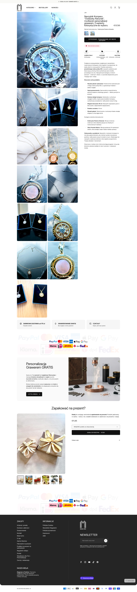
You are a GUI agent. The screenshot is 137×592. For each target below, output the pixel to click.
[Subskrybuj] (105, 540)
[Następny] (61, 447)
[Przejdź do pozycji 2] (29, 479)
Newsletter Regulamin (50, 528)
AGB (44, 536)
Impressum (46, 533)
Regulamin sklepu (22, 550)
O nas (19, 538)
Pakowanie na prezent (24, 544)
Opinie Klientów (22, 541)
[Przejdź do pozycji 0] (20, 479)
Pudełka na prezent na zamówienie (24, 547)
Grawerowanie (21, 530)
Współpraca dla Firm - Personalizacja (24, 556)
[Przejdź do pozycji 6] (62, 479)
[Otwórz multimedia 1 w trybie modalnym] (41, 444)
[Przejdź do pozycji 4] (45, 479)
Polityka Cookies (48, 525)
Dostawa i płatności (23, 528)
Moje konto (20, 536)
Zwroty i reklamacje (23, 560)
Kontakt (19, 533)
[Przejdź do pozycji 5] (54, 479)
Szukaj (19, 553)
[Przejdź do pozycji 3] (37, 479)
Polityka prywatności (49, 530)
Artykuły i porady (22, 525)
